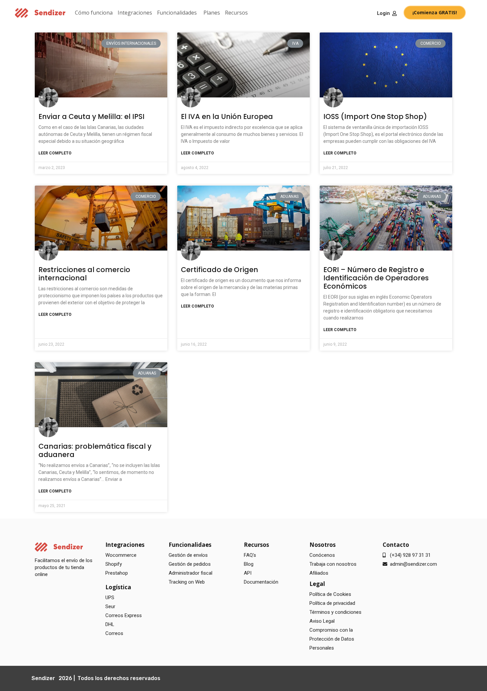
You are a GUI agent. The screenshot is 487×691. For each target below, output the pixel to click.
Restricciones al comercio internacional (84, 274)
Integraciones (135, 12)
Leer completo (55, 153)
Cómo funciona (94, 12)
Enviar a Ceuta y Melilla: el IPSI (91, 116)
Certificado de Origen (219, 269)
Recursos (236, 12)
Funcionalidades (177, 12)
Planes (211, 12)
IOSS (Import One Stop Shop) (375, 116)
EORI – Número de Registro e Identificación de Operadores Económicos (376, 278)
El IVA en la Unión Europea (227, 116)
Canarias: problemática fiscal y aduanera (94, 450)
